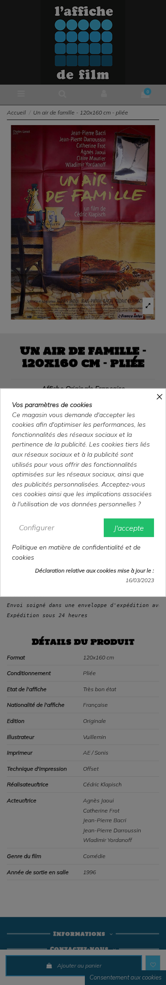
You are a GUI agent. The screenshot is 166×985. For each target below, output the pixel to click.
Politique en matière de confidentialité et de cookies (76, 552)
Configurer (36, 527)
